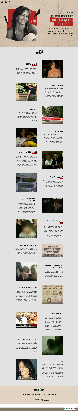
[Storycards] (70, 408)
